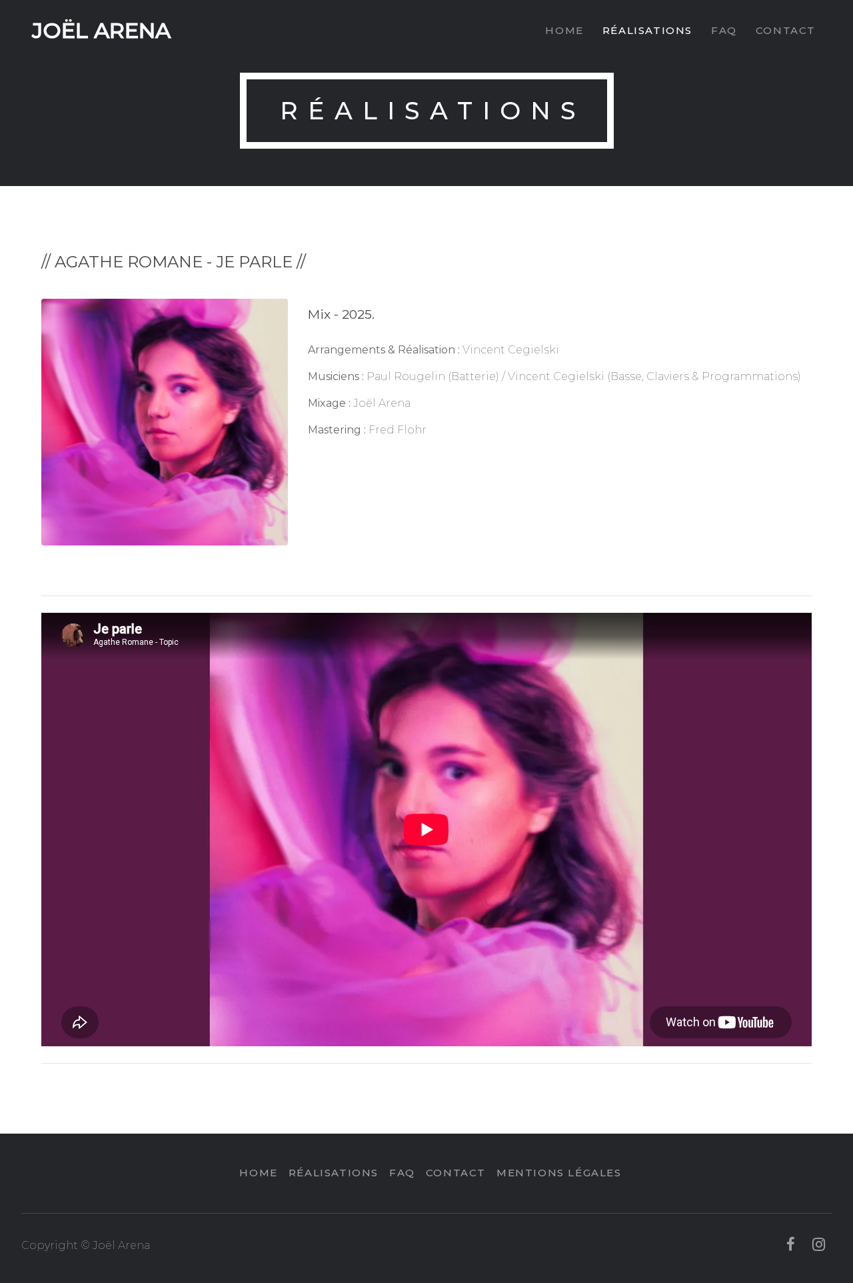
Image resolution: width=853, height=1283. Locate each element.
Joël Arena (101, 30)
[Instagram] (818, 1245)
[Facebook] (790, 1245)
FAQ (724, 30)
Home (564, 30)
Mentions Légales (559, 1172)
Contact (786, 30)
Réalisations (647, 30)
